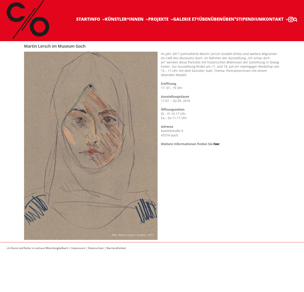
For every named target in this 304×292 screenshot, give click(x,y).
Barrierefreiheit (116, 248)
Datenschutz (96, 248)
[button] (295, 19)
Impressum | (79, 248)
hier (216, 144)
